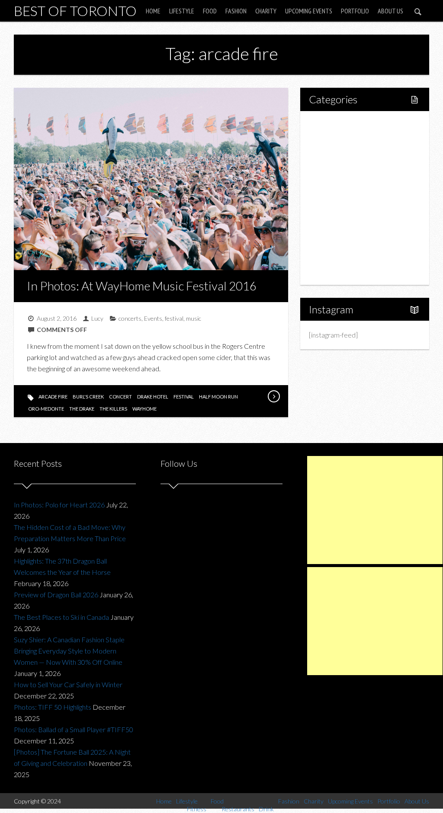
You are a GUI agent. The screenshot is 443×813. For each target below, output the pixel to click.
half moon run (218, 396)
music (193, 318)
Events (153, 318)
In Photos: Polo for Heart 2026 (59, 505)
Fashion (236, 10)
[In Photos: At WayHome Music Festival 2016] (273, 396)
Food (210, 10)
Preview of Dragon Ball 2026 (56, 594)
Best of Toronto (75, 10)
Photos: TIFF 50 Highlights (52, 707)
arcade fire (53, 396)
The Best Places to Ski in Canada (61, 617)
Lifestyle (181, 10)
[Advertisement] (375, 510)
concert (120, 396)
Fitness (338, 154)
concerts (130, 318)
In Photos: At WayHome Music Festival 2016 (142, 285)
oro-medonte (46, 408)
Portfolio (355, 10)
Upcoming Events (308, 10)
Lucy (97, 318)
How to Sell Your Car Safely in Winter (68, 684)
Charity (265, 10)
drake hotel (152, 396)
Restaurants (345, 183)
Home (153, 10)
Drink (335, 198)
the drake (81, 408)
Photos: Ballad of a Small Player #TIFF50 (73, 729)
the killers (113, 408)
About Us (390, 10)
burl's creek (88, 396)
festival (174, 318)
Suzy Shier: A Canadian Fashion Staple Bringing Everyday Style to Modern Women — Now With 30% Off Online (69, 650)
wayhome (144, 408)
